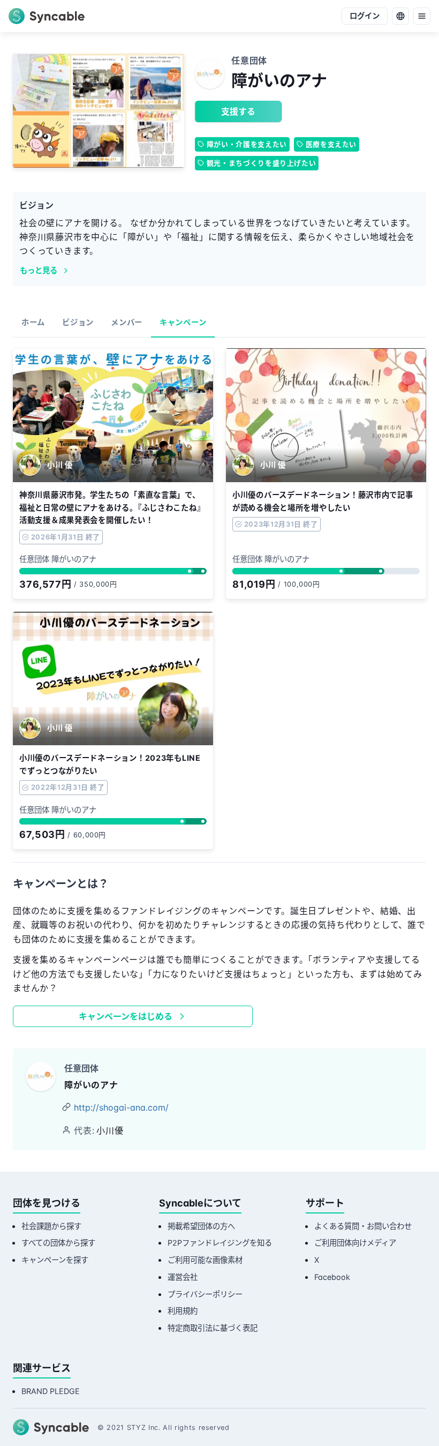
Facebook (332, 1277)
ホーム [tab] (33, 322)
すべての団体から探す (58, 1242)
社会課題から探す (51, 1226)
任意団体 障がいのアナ (57, 559)
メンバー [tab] (126, 322)
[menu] (421, 16)
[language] (400, 16)
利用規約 (183, 1310)
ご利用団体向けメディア (355, 1242)
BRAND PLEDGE (50, 1391)
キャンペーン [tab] (183, 322)
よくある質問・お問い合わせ (363, 1226)
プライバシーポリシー (205, 1294)
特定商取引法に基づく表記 (213, 1327)
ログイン (365, 15)
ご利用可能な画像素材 (205, 1259)
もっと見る (38, 270)
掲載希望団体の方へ (201, 1226)
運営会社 (183, 1277)
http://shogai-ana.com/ (121, 1107)
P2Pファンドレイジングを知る (220, 1242)
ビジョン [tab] (78, 322)
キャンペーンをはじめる (125, 1016)
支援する (238, 111)
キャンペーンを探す (54, 1259)
